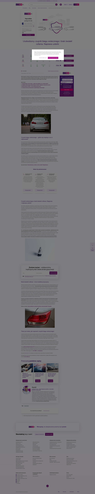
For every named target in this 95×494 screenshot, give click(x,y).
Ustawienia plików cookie (43, 57)
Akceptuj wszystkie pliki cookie (53, 57)
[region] (48, 54)
